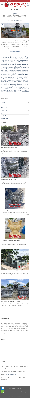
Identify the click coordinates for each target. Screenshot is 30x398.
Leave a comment (25, 91)
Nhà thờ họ (4, 115)
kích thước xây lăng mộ (21, 63)
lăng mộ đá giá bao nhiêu (13, 70)
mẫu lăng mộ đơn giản (9, 85)
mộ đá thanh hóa (7, 87)
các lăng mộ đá (20, 57)
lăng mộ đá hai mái (9, 73)
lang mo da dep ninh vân (8, 66)
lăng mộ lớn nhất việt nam (21, 83)
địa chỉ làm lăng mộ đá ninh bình (9, 60)
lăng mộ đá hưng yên (16, 74)
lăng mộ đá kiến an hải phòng (22, 75)
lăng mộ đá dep (13, 68)
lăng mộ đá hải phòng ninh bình (20, 73)
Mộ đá (2, 113)
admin (20, 20)
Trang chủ (6, 392)
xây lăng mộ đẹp (12, 91)
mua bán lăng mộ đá (20, 87)
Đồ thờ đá (3, 105)
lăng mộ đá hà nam (20, 71)
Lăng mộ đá (4, 110)
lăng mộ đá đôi (4, 70)
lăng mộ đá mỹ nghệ (7, 78)
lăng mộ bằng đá (18, 64)
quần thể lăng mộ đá (8, 88)
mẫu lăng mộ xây (17, 85)
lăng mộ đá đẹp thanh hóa (22, 68)
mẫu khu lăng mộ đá (5, 84)
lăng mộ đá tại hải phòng (9, 80)
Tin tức (15, 13)
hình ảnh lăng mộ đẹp (5, 63)
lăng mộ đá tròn (21, 81)
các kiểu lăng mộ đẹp (12, 57)
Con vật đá (3, 102)
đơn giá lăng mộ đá (16, 61)
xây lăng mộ (6, 91)
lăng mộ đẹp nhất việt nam (10, 83)
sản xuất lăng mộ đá (17, 88)
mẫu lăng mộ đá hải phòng (15, 84)
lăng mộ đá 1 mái (22, 66)
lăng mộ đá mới (4, 77)
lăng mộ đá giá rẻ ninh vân (10, 71)
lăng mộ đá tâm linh (18, 80)
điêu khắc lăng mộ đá (7, 61)
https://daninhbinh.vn (11, 374)
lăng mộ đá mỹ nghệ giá (17, 78)
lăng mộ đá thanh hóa (13, 81)
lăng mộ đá (16, 66)
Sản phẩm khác (5, 118)
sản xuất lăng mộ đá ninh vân (12, 90)
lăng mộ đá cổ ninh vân (24, 67)
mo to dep (13, 87)
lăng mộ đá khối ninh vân (10, 75)
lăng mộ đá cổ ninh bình (14, 67)
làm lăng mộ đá (11, 64)
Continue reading (15, 51)
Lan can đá (15, 394)
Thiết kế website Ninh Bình (15, 388)
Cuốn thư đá (23, 392)
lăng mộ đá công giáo (5, 68)
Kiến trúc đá (4, 107)
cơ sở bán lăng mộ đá (12, 58)
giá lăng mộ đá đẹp (24, 61)
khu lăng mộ (12, 63)
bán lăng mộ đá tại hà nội (18, 56)
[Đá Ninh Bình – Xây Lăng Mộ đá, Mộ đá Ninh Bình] (15, 4)
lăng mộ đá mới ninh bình (13, 77)
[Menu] (2, 4)
